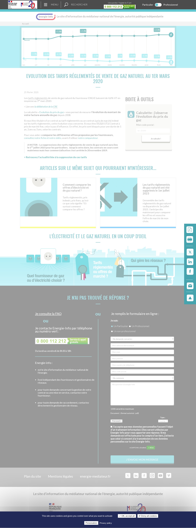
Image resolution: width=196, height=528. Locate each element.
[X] (190, 252)
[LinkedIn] (190, 261)
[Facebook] (190, 271)
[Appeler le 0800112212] (120, 7)
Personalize (91, 523)
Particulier (147, 4)
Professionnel (170, 4)
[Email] (190, 285)
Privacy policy (106, 523)
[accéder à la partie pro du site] (158, 5)
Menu (54, 4)
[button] (66, 4)
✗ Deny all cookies (148, 516)
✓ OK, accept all (127, 516)
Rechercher (79, 4)
